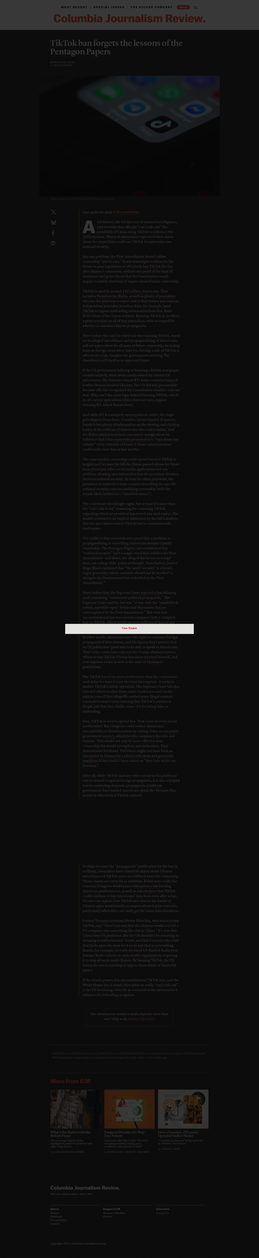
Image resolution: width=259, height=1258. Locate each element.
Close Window (129, 628)
